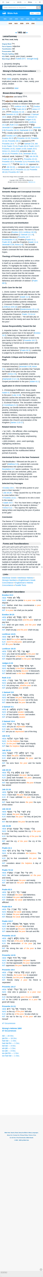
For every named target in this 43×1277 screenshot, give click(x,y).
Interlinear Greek (9, 578)
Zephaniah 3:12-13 (10, 379)
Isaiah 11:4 (33, 242)
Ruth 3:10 (14, 125)
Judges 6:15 (30, 119)
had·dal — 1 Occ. (9, 1041)
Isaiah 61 (6, 393)
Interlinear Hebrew (25, 578)
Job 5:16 (6, 736)
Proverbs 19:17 (8, 170)
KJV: (4, 605)
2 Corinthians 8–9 (10, 405)
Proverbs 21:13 (22, 170)
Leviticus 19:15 (29, 232)
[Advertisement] (21, 1102)
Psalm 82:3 (21, 109)
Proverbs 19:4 (8, 144)
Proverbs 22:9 (16, 154)
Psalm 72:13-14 (28, 314)
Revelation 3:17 (8, 469)
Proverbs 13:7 (24, 237)
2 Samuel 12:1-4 (26, 235)
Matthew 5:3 (13, 464)
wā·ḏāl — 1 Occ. (9, 1048)
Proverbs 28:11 (14, 141)
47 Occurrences (8, 1023)
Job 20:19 (6, 770)
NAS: (4, 600)
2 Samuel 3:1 (31, 117)
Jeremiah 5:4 (7, 127)
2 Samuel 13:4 (8, 721)
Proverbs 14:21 (9, 498)
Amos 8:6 (15, 151)
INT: (3, 610)
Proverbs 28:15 (12, 130)
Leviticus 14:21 (20, 106)
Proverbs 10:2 (8, 162)
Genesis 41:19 (18, 112)
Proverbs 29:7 (14, 172)
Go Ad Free (4, 1272)
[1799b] (2, 572)
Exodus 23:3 (11, 136)
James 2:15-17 (17, 422)
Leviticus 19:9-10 (10, 307)
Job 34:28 (33, 156)
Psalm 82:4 (23, 146)
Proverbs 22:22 (30, 159)
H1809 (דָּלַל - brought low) (26, 59)
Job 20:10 (6, 750)
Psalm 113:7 (34, 146)
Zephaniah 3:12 (26, 130)
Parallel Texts (20, 585)
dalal (9, 79)
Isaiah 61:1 (34, 381)
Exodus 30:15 (8, 138)
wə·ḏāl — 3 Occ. (9, 1051)
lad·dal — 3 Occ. (9, 1046)
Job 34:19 (10, 167)
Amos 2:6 (19, 244)
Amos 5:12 (7, 508)
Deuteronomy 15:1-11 (29, 309)
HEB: (4, 598)
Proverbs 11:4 (20, 162)
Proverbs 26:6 (33, 162)
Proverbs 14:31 (8, 149)
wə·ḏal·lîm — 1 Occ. (10, 1053)
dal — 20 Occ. (8, 1036)
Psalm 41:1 (30, 240)
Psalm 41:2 (34, 167)
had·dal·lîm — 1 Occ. (11, 1043)
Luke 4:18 (16, 395)
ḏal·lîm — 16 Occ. (9, 1038)
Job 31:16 (24, 164)
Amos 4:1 (6, 151)
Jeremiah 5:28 (8, 244)
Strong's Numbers (9, 580)
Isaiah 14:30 (21, 149)
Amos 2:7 (36, 109)
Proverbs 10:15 (23, 138)
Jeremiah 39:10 (29, 154)
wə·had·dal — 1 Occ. (11, 1056)
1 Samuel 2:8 (25, 144)
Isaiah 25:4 (31, 149)
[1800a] (40, 572)
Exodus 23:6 (8, 488)
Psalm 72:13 (12, 146)
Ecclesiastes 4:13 (9, 240)
